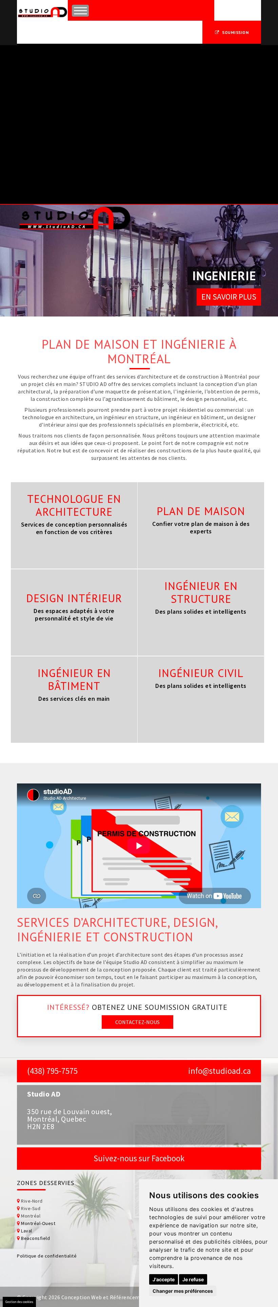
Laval (26, 1231)
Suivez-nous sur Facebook (139, 1158)
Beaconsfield (35, 1238)
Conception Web (81, 1297)
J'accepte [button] (164, 1279)
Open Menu (80, 11)
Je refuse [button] (193, 1279)
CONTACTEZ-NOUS (137, 1022)
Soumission (235, 32)
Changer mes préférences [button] (183, 1291)
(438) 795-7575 (52, 1070)
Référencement (129, 1297)
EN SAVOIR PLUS (228, 296)
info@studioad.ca (219, 1070)
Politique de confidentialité (47, 1256)
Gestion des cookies (19, 1302)
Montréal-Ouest (38, 1223)
